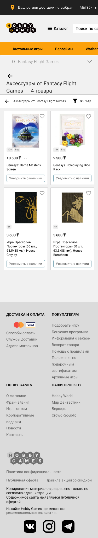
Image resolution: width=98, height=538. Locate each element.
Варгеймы (64, 49)
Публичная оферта (22, 480)
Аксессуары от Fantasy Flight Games (39, 101)
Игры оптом (16, 409)
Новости (13, 428)
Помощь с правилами (70, 351)
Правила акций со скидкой (68, 480)
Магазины (88, 7)
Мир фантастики (66, 402)
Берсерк (59, 409)
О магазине (16, 396)
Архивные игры (65, 377)
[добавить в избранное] (42, 116)
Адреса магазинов (22, 346)
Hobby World (62, 396)
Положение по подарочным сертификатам (64, 364)
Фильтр (85, 101)
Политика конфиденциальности (33, 472)
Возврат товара (65, 345)
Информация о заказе (71, 338)
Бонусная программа (70, 332)
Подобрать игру (65, 325)
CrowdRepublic (64, 415)
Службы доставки (21, 339)
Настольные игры (27, 49)
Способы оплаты (21, 333)
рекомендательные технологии (31, 513)
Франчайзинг (17, 402)
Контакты (15, 435)
